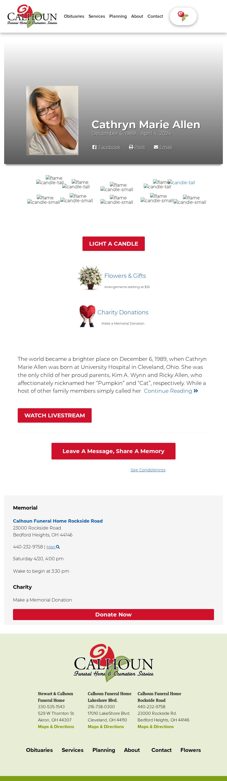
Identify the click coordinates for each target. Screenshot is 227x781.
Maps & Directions (56, 726)
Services (97, 16)
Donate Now (113, 614)
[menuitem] (74, 16)
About (137, 16)
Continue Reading (169, 390)
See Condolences (148, 469)
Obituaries (74, 16)
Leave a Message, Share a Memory (113, 451)
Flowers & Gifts (125, 275)
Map (51, 546)
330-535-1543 (51, 707)
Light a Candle (113, 243)
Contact (155, 16)
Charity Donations (122, 312)
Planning (118, 16)
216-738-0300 (101, 707)
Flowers (190, 750)
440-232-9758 (151, 707)
